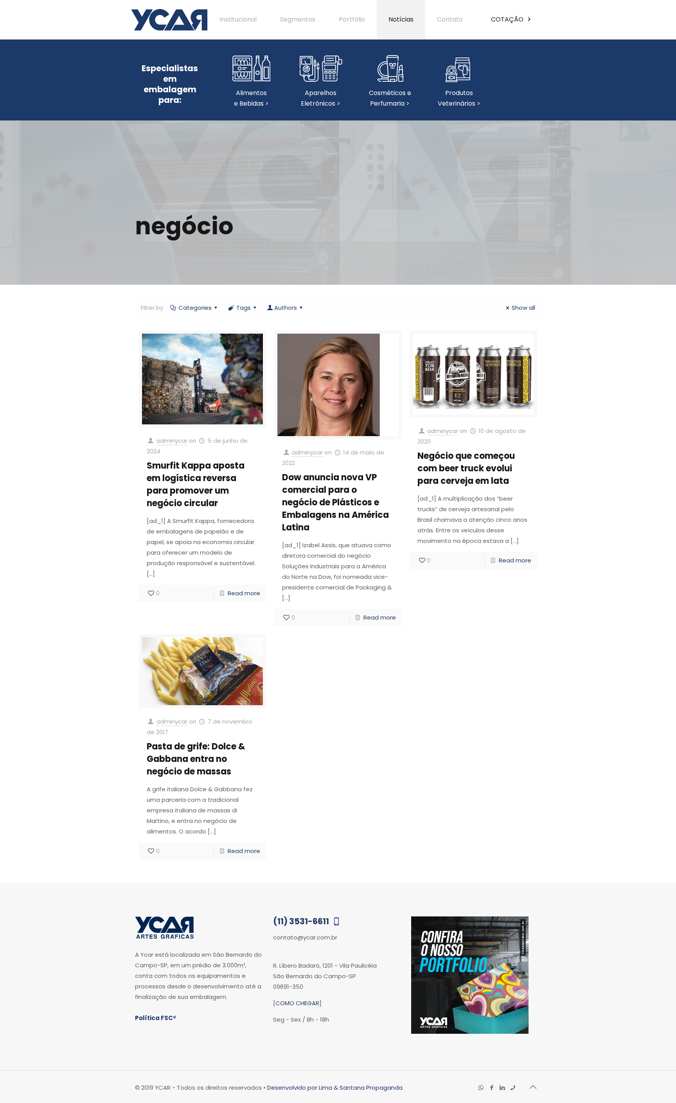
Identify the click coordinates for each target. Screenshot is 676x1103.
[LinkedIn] (502, 1087)
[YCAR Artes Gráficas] (169, 19)
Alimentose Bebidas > (251, 98)
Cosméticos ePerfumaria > (390, 98)
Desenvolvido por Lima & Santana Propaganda (335, 1087)
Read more (244, 593)
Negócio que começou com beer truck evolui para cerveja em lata (466, 468)
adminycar (171, 441)
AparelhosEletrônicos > (320, 98)
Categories (195, 308)
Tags (243, 308)
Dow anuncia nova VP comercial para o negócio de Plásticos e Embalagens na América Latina (335, 502)
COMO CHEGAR (297, 1003)
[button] (653, 1080)
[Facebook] (491, 1087)
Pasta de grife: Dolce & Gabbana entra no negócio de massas (196, 759)
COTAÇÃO (508, 19)
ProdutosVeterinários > (459, 98)
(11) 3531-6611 (302, 921)
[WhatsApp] (481, 1087)
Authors (285, 308)
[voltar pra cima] (533, 1087)
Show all (523, 308)
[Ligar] (513, 1087)
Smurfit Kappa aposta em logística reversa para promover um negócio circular (196, 484)
